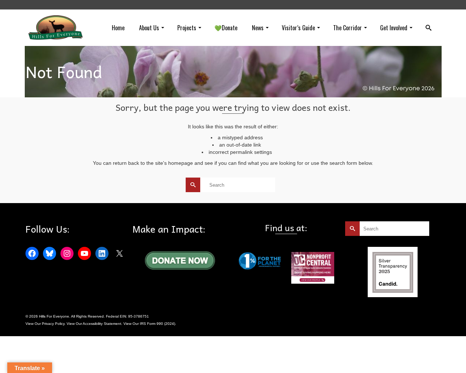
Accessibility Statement (102, 324)
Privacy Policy (53, 324)
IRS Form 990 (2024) (157, 324)
